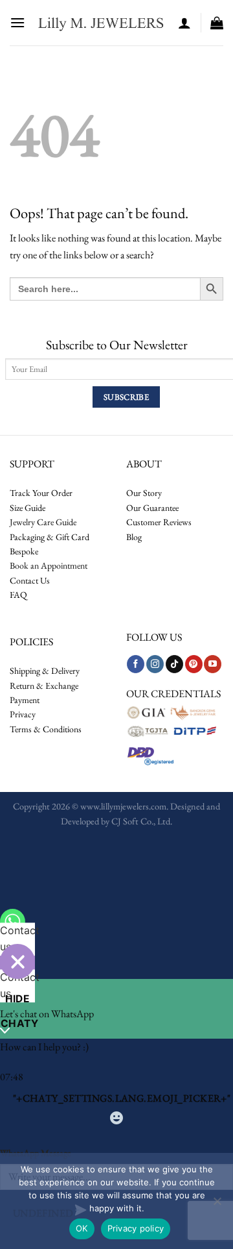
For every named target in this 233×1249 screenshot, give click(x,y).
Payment (24, 700)
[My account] (184, 22)
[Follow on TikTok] (174, 664)
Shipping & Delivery (45, 670)
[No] (216, 1204)
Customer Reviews (159, 522)
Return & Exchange (44, 685)
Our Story (144, 493)
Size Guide (27, 507)
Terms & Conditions (46, 729)
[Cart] (216, 22)
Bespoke (24, 551)
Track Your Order (41, 493)
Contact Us (30, 580)
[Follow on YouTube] (212, 664)
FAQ (18, 594)
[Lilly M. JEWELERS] (101, 22)
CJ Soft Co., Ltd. (141, 821)
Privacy (23, 714)
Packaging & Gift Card (49, 537)
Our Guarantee (152, 507)
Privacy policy (135, 1228)
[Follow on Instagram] (155, 664)
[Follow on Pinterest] (194, 664)
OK (82, 1228)
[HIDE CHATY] (17, 961)
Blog (134, 537)
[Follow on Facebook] (135, 664)
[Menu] (17, 22)
